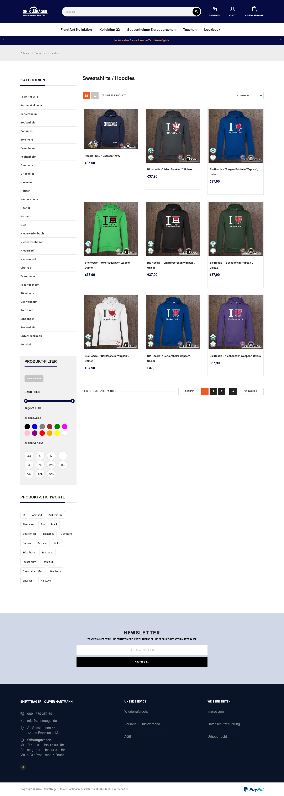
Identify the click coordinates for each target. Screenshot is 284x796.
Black (54, 524)
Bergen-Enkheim (31, 105)
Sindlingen (27, 318)
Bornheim (26, 139)
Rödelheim (27, 293)
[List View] (95, 95)
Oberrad (25, 267)
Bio (42, 524)
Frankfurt (48, 562)
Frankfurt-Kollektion (76, 29)
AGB (127, 736)
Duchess (42, 543)
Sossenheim (28, 327)
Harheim (26, 182)
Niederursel (28, 259)
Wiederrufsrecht (136, 711)
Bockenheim (28, 122)
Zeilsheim (26, 344)
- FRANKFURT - (30, 96)
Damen (27, 543)
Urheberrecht (217, 736)
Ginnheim (26, 165)
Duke (57, 543)
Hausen (25, 190)
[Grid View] (86, 95)
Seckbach (26, 310)
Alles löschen (34, 378)
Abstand (37, 515)
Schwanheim (28, 301)
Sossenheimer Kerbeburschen (151, 29)
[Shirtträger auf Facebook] (23, 767)
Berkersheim (28, 114)
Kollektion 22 (109, 29)
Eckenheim (27, 148)
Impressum (215, 711)
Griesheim (27, 173)
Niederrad (27, 250)
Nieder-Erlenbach (32, 233)
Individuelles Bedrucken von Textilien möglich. (142, 40)
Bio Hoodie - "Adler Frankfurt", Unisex (169, 169)
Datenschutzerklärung (223, 723)
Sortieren (243, 95)
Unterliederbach (31, 336)
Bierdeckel (28, 524)
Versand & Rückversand (142, 723)
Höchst (25, 207)
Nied (23, 225)
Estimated (47, 552)
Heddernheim (29, 199)
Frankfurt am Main (33, 571)
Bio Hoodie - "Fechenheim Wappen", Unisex (235, 356)
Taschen (190, 29)
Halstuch (46, 580)
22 (24, 515)
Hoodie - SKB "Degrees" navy (102, 156)
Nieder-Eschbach (31, 242)
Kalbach (25, 216)
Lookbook (212, 29)
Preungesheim (29, 284)
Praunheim (27, 276)
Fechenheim (28, 156)
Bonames (26, 131)
